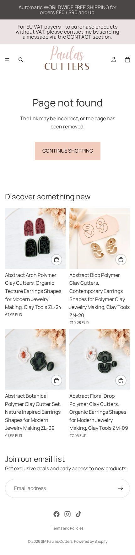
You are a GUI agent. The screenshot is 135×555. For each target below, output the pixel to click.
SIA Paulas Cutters (57, 541)
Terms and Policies (68, 528)
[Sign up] (120, 488)
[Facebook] (56, 514)
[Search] (21, 60)
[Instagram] (67, 514)
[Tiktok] (78, 514)
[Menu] (7, 59)
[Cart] (127, 60)
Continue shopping (67, 150)
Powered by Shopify (90, 541)
